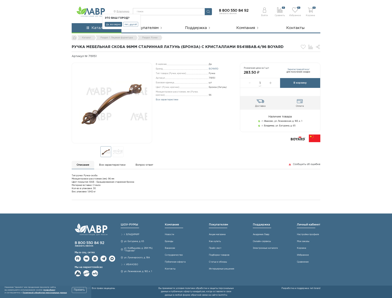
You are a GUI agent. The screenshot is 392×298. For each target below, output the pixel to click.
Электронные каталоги (265, 248)
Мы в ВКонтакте (86, 259)
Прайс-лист (215, 248)
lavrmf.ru (222, 295)
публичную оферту (181, 291)
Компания (172, 224)
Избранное (303, 255)
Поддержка (261, 224)
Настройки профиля (308, 234)
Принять (79, 290)
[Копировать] (99, 56)
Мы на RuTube (78, 259)
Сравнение (303, 262)
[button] (264, 11)
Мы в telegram (103, 259)
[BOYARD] (298, 138)
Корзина (301, 248)
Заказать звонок (228, 13)
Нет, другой (131, 24)
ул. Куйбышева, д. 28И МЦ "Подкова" (138, 249)
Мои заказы (303, 241)
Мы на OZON (86, 273)
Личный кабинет (308, 224)
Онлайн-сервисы (262, 241)
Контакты (295, 28)
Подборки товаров (219, 255)
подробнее (49, 290)
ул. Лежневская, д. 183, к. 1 (138, 271)
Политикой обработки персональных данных (45, 293)
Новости (169, 234)
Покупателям (218, 224)
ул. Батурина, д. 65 (134, 241)
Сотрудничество (174, 255)
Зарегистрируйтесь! (298, 69)
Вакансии (170, 248)
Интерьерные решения (221, 269)
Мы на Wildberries (95, 273)
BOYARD (213, 69)
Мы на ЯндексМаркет (78, 273)
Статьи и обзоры (218, 262)
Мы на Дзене (95, 259)
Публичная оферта (175, 262)
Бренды (169, 241)
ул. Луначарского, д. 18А (137, 258)
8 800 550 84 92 (233, 10)
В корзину (300, 83)
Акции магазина (217, 234)
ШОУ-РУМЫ (129, 224)
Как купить (215, 241)
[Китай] (314, 138)
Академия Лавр (261, 234)
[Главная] (74, 37)
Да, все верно (113, 24)
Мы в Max (112, 259)
